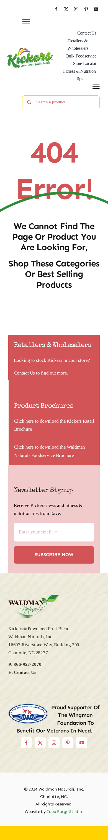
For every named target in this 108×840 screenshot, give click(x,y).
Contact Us (24, 373)
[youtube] (96, 9)
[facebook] (56, 9)
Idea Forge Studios (65, 811)
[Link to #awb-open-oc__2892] (96, 86)
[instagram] (76, 9)
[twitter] (66, 9)
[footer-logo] (34, 597)
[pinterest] (86, 9)
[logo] (30, 49)
